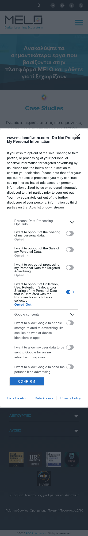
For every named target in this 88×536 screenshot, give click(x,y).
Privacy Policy (70, 398)
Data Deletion (17, 398)
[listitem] (44, 222)
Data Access (44, 398)
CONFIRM (26, 381)
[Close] (78, 138)
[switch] (70, 233)
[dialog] (44, 268)
